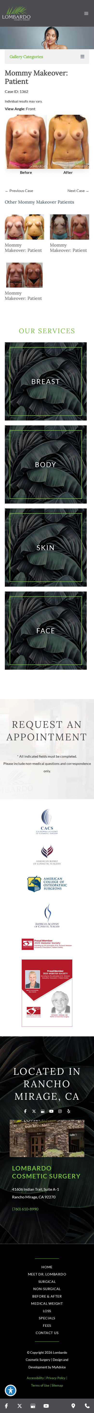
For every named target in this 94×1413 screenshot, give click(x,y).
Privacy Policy (56, 1378)
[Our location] (73, 1406)
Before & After (47, 1296)
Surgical (47, 1282)
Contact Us (47, 1333)
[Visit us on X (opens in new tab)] (34, 1111)
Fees (47, 1325)
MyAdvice (59, 1367)
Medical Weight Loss (47, 1307)
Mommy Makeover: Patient (36, 77)
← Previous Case (19, 190)
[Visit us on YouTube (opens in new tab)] (51, 1111)
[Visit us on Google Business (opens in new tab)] (43, 1111)
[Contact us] (87, 1406)
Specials (47, 1318)
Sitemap (57, 1385)
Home (47, 1267)
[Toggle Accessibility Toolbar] (10, 1390)
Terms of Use (40, 1385)
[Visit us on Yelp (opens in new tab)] (69, 1111)
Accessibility (35, 1378)
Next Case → (78, 190)
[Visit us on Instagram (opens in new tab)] (60, 1111)
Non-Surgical (47, 1289)
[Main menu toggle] (86, 13)
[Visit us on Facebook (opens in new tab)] (25, 1111)
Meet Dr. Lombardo (47, 1274)
